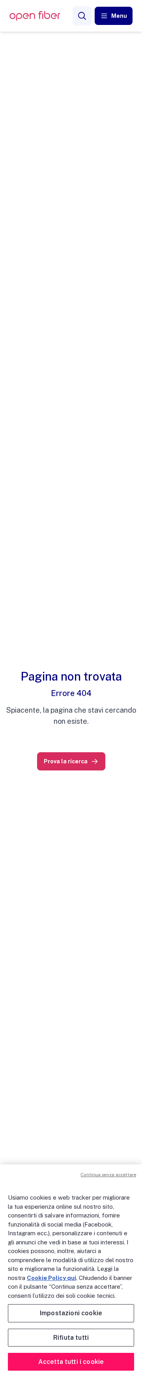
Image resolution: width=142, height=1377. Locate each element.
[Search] (82, 15)
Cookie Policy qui (51, 1277)
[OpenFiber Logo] (34, 16)
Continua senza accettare (108, 1174)
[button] (114, 16)
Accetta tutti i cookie (71, 1362)
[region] (71, 1270)
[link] (71, 761)
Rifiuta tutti (71, 1337)
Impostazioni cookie (71, 1313)
